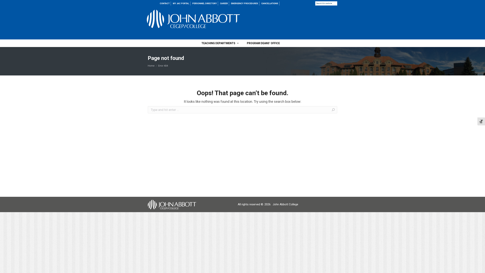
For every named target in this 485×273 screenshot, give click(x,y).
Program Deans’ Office (263, 43)
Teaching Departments (218, 43)
